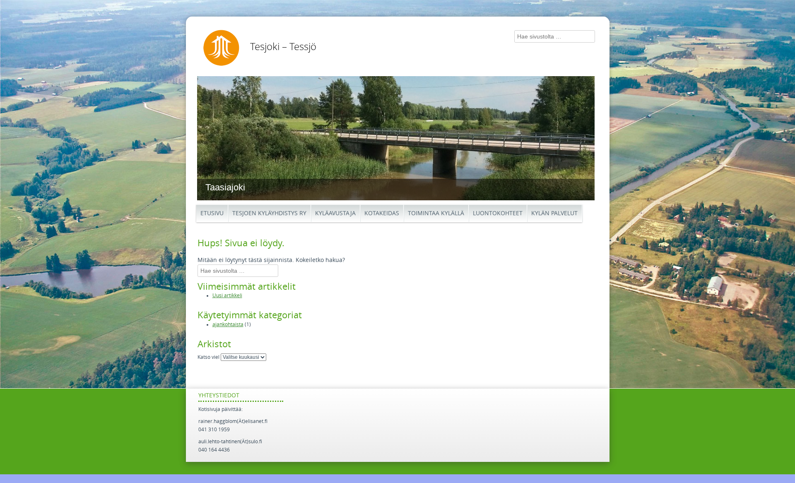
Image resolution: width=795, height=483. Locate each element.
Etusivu (212, 213)
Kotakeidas (381, 213)
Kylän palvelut (554, 213)
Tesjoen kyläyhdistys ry (269, 213)
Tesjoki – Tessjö (283, 47)
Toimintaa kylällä (436, 213)
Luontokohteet (498, 213)
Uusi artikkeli (227, 295)
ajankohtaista (227, 324)
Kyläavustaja (335, 213)
